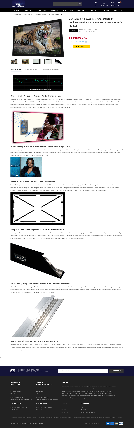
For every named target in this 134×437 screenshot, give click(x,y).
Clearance (93, 10)
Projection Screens (40, 14)
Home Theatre (28, 14)
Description (16, 69)
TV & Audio (15, 10)
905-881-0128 (19, 397)
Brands (64, 410)
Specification (31, 69)
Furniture (80, 10)
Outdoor (42, 10)
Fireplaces (54, 10)
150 (89, 42)
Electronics (29, 10)
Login (82, 407)
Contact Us (118, 10)
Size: (70, 42)
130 (83, 42)
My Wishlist (84, 410)
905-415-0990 (45, 397)
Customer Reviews (50, 69)
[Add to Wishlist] (70, 46)
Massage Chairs (68, 10)
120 (80, 42)
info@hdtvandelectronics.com (23, 400)
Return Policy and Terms (88, 412)
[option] (38, 38)
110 (76, 42)
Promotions (105, 10)
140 (86, 42)
